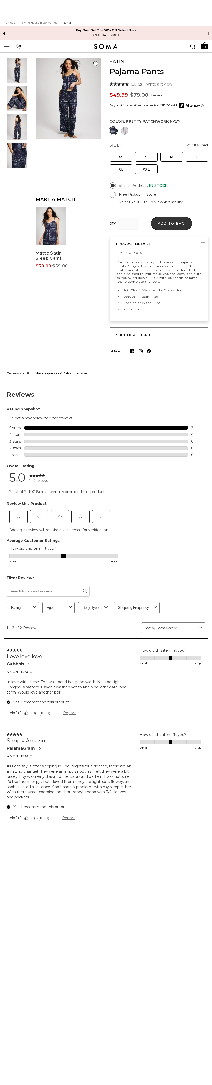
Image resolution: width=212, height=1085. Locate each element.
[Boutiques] (19, 46)
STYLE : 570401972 (130, 253)
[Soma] (106, 46)
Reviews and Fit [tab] (18, 373)
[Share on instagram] (141, 351)
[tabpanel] (106, 607)
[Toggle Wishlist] (96, 64)
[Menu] (7, 46)
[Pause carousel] (208, 33)
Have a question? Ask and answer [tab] (62, 373)
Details (156, 95)
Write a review (159, 84)
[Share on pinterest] (149, 351)
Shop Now (99, 34)
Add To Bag (171, 223)
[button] (204, 46)
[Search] (193, 46)
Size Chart (200, 145)
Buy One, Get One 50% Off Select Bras (106, 30)
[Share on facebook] (132, 351)
